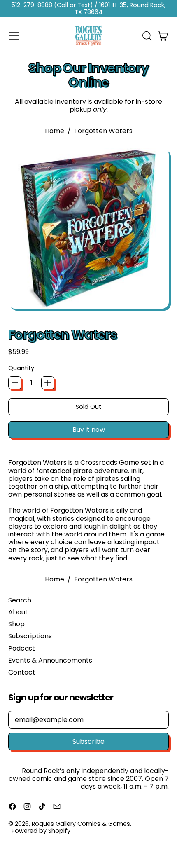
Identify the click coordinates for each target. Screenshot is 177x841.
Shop (16, 624)
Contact (21, 672)
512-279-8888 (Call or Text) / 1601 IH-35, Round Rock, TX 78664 (88, 8)
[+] (47, 382)
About (18, 612)
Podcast (21, 648)
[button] (146, 36)
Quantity (21, 368)
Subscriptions (30, 636)
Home (54, 131)
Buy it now (88, 429)
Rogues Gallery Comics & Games (81, 824)
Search (19, 600)
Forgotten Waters (103, 131)
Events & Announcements (50, 660)
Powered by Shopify (41, 831)
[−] (14, 382)
